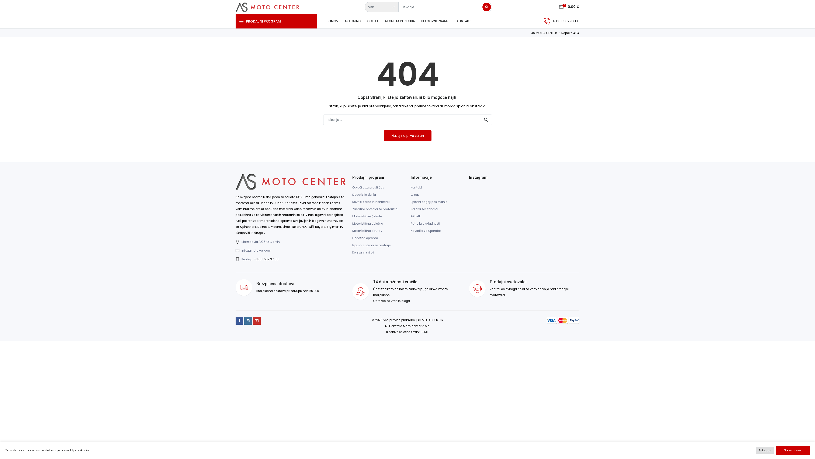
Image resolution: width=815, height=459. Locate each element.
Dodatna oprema (365, 238)
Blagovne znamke (435, 21)
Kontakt (464, 21)
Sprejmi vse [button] (792, 450)
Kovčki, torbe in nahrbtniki (371, 202)
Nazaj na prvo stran (407, 135)
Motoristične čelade (367, 216)
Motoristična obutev (367, 231)
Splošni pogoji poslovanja (429, 202)
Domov (332, 21)
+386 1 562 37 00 (266, 259)
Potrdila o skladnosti (425, 223)
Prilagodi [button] (765, 450)
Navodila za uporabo (426, 231)
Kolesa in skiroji (363, 252)
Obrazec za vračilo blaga (391, 301)
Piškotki (416, 216)
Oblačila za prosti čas (368, 187)
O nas (415, 195)
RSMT (425, 332)
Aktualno (353, 21)
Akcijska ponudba (400, 21)
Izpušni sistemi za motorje (371, 245)
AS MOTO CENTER (544, 33)
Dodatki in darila (364, 195)
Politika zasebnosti (424, 209)
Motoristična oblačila (367, 223)
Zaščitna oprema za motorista (375, 209)
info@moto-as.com (256, 250)
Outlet (372, 21)
